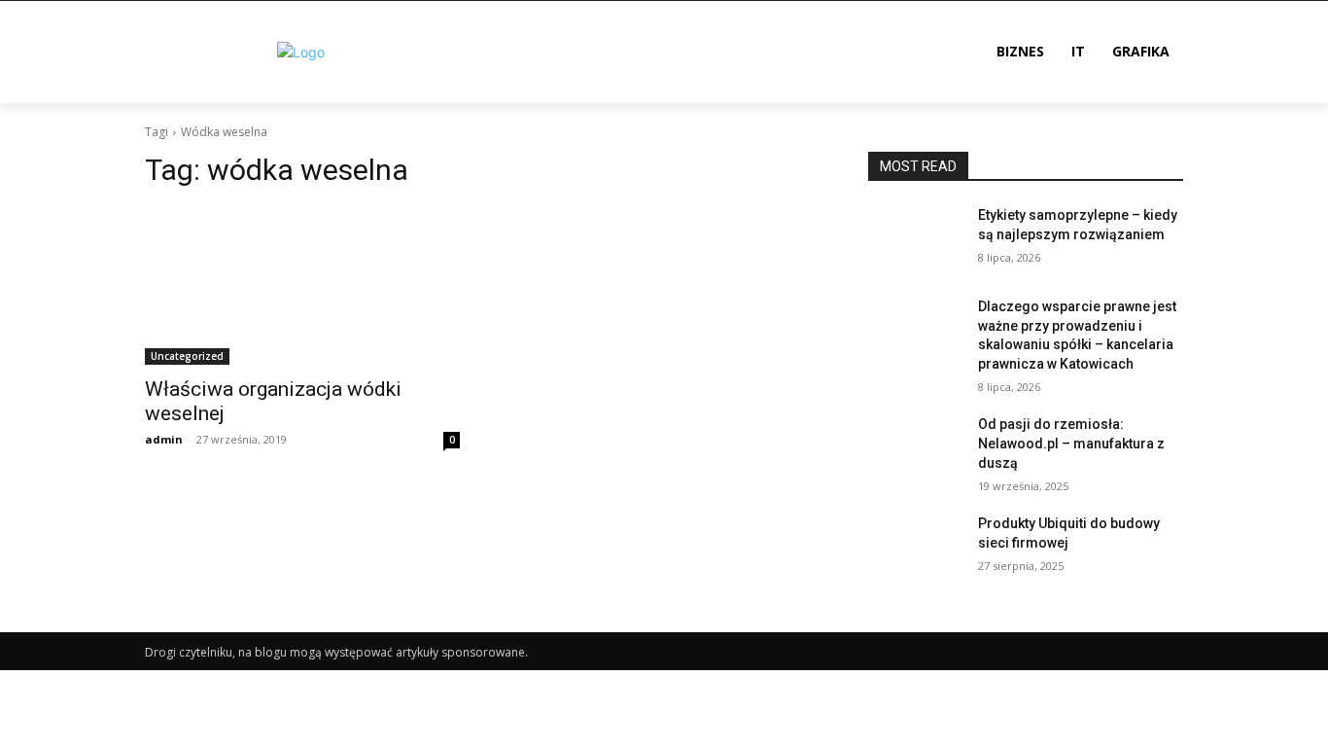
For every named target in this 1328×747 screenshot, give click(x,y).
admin (164, 439)
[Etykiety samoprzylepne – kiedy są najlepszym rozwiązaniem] (915, 239)
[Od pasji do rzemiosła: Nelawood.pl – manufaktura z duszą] (915, 448)
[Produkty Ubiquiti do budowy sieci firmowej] (915, 548)
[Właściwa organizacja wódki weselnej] (302, 286)
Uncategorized (187, 356)
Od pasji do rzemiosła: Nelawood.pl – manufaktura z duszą (1071, 443)
